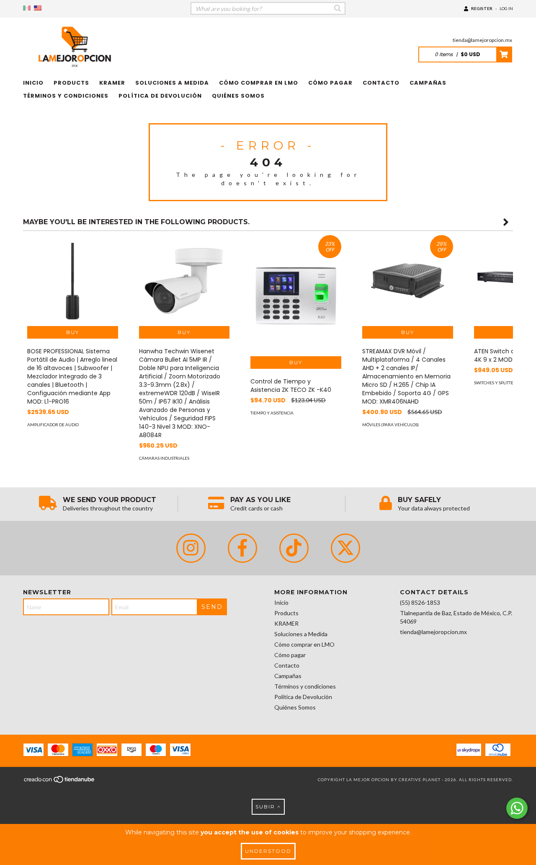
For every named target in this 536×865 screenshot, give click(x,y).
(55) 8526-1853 (420, 602)
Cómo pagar (330, 83)
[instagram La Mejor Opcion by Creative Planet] (191, 548)
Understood (268, 851)
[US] (37, 8)
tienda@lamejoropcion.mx (482, 40)
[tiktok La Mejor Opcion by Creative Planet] (294, 548)
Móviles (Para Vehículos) (390, 424)
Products (71, 83)
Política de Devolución (160, 96)
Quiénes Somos (238, 96)
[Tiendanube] (59, 782)
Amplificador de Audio (53, 424)
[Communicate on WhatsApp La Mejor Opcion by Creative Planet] (517, 808)
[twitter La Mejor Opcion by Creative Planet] (345, 548)
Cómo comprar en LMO (258, 83)
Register (481, 8)
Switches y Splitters (496, 382)
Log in (506, 8)
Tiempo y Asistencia (272, 412)
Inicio (33, 83)
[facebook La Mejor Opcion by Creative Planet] (242, 548)
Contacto (381, 83)
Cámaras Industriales (164, 458)
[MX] (27, 8)
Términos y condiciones (65, 96)
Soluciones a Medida (172, 83)
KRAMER (112, 83)
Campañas (428, 83)
